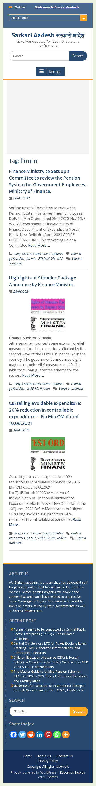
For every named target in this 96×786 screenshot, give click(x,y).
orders (61, 538)
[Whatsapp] (57, 734)
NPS (60, 258)
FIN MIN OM (46, 258)
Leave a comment (71, 388)
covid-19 (32, 388)
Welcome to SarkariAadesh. (57, 7)
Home (27, 756)
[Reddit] (31, 734)
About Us (44, 756)
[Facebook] (13, 734)
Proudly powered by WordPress (33, 772)
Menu (54, 71)
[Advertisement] (48, 117)
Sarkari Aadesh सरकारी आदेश (48, 35)
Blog (17, 254)
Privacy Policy (48, 760)
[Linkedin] (40, 734)
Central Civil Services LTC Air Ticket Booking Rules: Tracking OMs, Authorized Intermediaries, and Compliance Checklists (50, 648)
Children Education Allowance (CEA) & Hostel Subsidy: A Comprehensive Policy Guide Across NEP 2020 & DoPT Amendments (51, 662)
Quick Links (19, 18)
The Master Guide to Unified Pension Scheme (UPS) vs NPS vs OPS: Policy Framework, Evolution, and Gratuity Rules (51, 676)
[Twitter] (22, 734)
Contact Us (65, 756)
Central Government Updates (42, 254)
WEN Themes (48, 777)
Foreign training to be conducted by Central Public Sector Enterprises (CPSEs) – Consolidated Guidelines (50, 634)
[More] (66, 734)
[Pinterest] (48, 734)
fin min (31, 258)
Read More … (39, 245)
